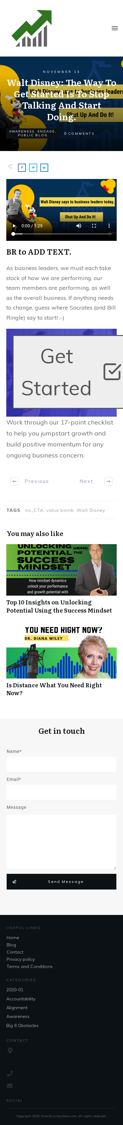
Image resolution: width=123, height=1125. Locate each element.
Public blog (33, 135)
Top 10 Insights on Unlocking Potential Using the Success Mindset (61, 582)
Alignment (16, 1007)
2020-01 (14, 989)
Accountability (20, 999)
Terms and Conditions (30, 966)
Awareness (21, 131)
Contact (15, 952)
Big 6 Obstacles (22, 1025)
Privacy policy (21, 959)
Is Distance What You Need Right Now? (61, 665)
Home (13, 937)
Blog (11, 945)
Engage (46, 131)
